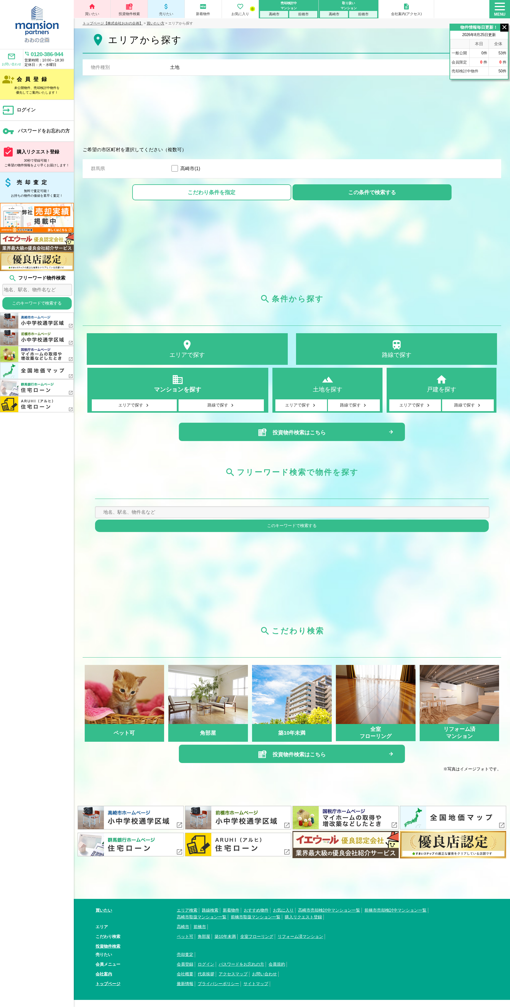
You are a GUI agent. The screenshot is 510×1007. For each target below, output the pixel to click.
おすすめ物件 (256, 910)
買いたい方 (155, 23)
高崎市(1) (190, 168)
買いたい (92, 9)
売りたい (166, 9)
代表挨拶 (206, 974)
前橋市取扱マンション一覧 (255, 917)
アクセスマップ (233, 974)
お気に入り (242, 9)
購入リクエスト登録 (36, 156)
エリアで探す (187, 348)
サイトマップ (255, 983)
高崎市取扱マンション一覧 (201, 917)
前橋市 (303, 14)
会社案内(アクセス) (406, 9)
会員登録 (31, 84)
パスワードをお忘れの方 (36, 131)
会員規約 (277, 964)
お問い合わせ (11, 59)
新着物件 (203, 9)
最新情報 (185, 983)
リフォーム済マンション (300, 936)
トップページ (108, 983)
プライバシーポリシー (218, 983)
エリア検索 (187, 910)
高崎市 (274, 14)
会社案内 (104, 974)
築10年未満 (225, 936)
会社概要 (185, 974)
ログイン (19, 110)
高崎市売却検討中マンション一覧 (329, 910)
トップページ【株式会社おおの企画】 (113, 23)
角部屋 (204, 936)
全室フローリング (256, 936)
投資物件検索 (129, 14)
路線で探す (396, 348)
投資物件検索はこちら (298, 432)
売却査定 (32, 187)
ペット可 (185, 936)
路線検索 (210, 910)
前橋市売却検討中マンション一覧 (395, 910)
